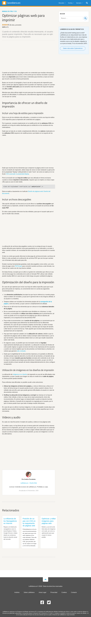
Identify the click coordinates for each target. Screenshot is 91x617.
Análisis (16, 592)
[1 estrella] (3, 24)
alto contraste (21, 351)
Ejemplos (78, 3)
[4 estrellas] (7, 24)
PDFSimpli (18, 266)
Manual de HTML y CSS (9, 11)
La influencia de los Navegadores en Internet (10, 521)
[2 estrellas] (4, 24)
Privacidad (53, 592)
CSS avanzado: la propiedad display (17, 174)
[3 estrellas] (5, 24)
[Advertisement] (28, 56)
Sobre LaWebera (29, 592)
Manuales (61, 3)
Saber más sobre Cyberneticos (72, 48)
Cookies (64, 592)
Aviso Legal (42, 592)
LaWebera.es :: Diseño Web (29, 483)
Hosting (70, 3)
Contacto (74, 592)
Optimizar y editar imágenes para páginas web (49, 521)
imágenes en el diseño (20, 374)
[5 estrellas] (8, 24)
